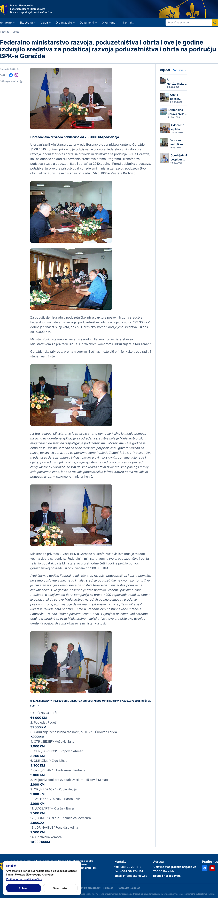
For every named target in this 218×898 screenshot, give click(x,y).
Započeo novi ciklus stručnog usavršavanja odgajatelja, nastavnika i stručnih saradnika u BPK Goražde (178, 142)
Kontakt (128, 22)
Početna (4, 31)
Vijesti (16, 31)
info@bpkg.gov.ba (135, 875)
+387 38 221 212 (130, 866)
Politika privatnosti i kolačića (95, 887)
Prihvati (23, 888)
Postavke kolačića (129, 887)
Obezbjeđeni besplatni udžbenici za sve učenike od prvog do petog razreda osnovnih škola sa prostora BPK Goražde (178, 157)
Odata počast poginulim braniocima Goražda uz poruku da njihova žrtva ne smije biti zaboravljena (178, 97)
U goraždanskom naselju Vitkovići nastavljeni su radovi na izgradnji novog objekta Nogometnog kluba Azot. (177, 82)
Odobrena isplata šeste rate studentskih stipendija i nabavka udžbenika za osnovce (179, 127)
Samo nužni (60, 888)
